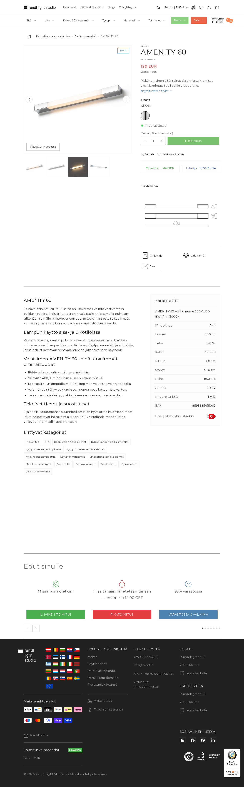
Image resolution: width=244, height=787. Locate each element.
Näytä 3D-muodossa (43, 146)
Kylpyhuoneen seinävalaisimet (86, 449)
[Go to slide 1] (202, 628)
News (177, 20)
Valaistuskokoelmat (38, 471)
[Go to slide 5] (214, 628)
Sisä (29, 20)
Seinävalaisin (108, 464)
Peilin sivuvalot (85, 36)
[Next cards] (35, 628)
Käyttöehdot (97, 664)
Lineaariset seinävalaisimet (107, 456)
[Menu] (238, 751)
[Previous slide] (29, 99)
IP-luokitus (32, 441)
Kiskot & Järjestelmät (76, 20)
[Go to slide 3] (208, 628)
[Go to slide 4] (211, 628)
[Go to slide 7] (219, 628)
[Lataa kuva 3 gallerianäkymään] (78, 167)
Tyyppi (106, 20)
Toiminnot (154, 20)
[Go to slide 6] (216, 628)
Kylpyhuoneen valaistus (53, 36)
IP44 (46, 441)
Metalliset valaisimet (38, 464)
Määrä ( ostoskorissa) (157, 133)
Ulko (47, 20)
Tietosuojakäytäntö (102, 684)
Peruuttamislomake (103, 678)
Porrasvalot (63, 464)
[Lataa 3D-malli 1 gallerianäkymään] (100, 167)
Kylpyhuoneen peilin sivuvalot (109, 441)
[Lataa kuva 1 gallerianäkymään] (34, 167)
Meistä (93, 657)
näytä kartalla (196, 673)
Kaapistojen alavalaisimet (70, 441)
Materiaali (129, 20)
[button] (158, 7)
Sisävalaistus (129, 464)
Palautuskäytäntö (101, 671)
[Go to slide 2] (205, 628)
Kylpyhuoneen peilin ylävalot (44, 449)
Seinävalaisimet (85, 464)
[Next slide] (126, 99)
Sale (197, 20)
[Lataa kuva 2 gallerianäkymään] (56, 167)
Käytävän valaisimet (72, 456)
